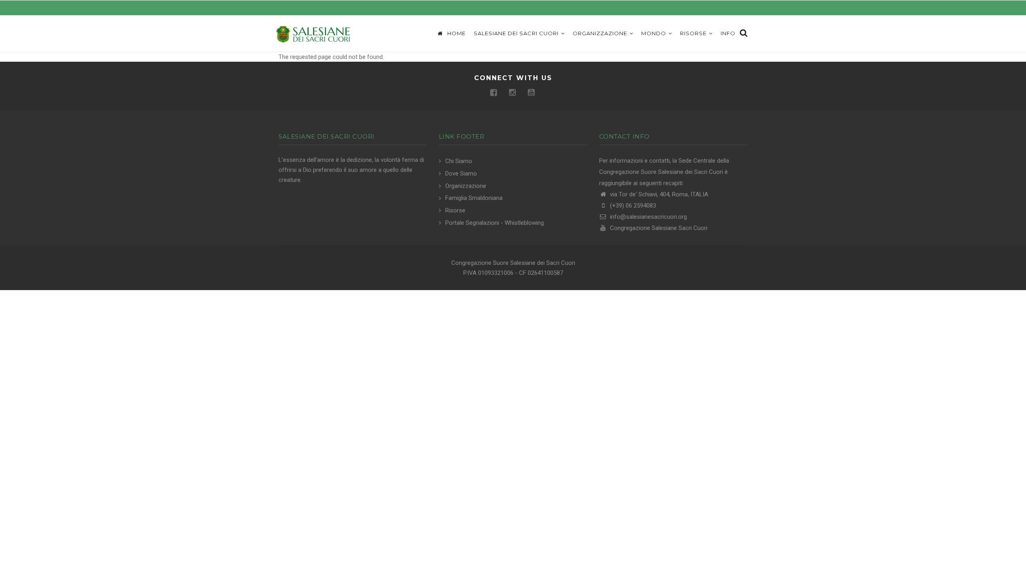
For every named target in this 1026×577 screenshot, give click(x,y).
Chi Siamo (458, 161)
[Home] (313, 33)
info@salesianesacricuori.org (647, 216)
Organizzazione (601, 33)
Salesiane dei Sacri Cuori (517, 33)
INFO (728, 33)
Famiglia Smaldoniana (474, 198)
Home (456, 33)
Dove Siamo (461, 173)
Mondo (654, 33)
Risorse (694, 33)
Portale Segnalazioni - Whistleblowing (494, 222)
